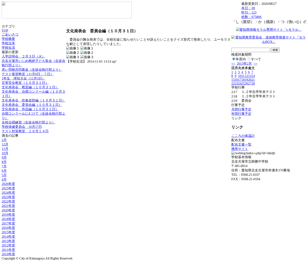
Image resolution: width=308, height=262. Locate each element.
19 (246, 79)
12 (246, 76)
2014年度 (8, 236)
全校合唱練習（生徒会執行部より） (28, 122)
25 (243, 83)
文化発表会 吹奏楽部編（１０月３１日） (33, 100)
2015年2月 (244, 63)
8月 (4, 162)
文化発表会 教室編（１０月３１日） (30, 87)
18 (243, 79)
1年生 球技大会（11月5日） (23, 78)
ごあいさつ (10, 34)
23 (236, 83)
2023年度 (8, 197)
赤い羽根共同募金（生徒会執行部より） (32, 69)
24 (239, 83)
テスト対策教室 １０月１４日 (25, 131)
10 (239, 76)
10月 (5, 153)
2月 (4, 140)
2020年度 (8, 210)
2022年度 (8, 201)
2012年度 (8, 245)
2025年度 (8, 188)
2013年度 (8, 241)
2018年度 (8, 219)
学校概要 (8, 39)
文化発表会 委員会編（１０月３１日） (32, 105)
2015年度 (8, 232)
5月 (4, 175)
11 (243, 76)
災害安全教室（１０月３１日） (25, 83)
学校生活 (8, 47)
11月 (5, 148)
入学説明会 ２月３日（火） (23, 56)
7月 (4, 166)
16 (236, 79)
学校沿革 (8, 43)
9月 (4, 157)
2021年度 (8, 206)
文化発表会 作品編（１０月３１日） (30, 109)
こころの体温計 (243, 135)
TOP (5, 30)
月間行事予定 (241, 109)
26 (246, 83)
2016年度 (8, 228)
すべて (256, 59)
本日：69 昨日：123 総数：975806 (251, 12)
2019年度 (8, 214)
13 (249, 76)
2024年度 (8, 192)
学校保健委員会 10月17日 (22, 126)
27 (249, 83)
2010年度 (8, 254)
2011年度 (8, 250)
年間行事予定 (241, 114)
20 (249, 79)
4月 (4, 179)
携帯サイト (239, 149)
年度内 (241, 59)
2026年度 (8, 184)
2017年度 (8, 223)
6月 (4, 170)
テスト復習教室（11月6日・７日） (28, 74)
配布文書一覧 (241, 144)
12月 (5, 144)
